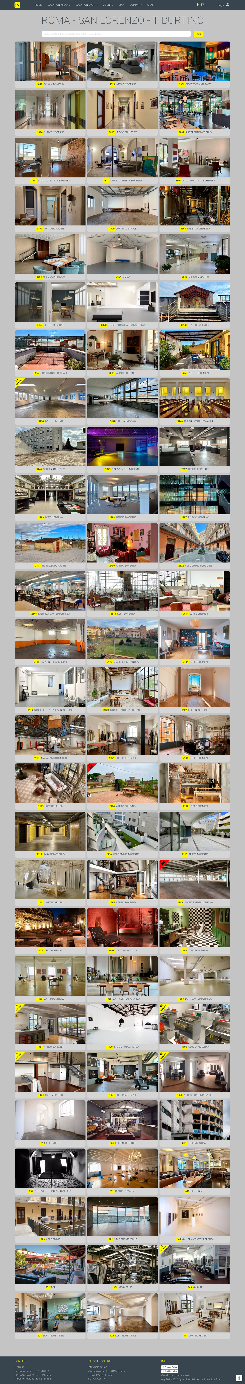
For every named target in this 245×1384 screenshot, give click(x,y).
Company (136, 5)
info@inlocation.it (99, 1366)
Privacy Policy (171, 1367)
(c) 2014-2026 (170, 1379)
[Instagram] (202, 5)
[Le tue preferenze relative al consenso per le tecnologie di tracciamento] (239, 1378)
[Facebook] (198, 5)
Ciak (121, 5)
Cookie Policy (171, 1371)
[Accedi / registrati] (226, 5)
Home (38, 5)
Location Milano (59, 5)
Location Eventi (87, 5)
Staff (151, 5)
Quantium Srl (187, 1379)
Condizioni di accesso (175, 1375)
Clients (108, 5)
